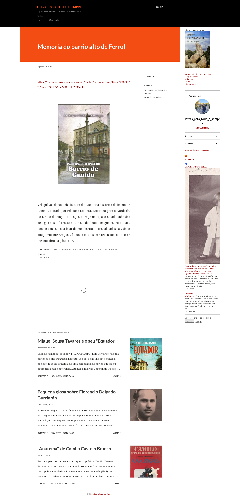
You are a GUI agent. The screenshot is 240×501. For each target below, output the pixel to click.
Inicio (39, 20)
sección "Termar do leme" (153, 97)
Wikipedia (189, 79)
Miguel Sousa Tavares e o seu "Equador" (77, 341)
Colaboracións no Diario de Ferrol (156, 90)
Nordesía (147, 94)
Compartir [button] (149, 76)
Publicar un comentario (62, 376)
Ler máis (116, 376)
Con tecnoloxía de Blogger (101, 494)
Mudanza (189, 296)
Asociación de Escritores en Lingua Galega (198, 75)
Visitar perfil (202, 128)
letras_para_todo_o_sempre (202, 120)
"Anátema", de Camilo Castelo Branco (74, 448)
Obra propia (54, 20)
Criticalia (189, 293)
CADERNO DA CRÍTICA (195, 167)
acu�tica (189, 159)
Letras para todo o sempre (59, 7)
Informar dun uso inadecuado (197, 150)
